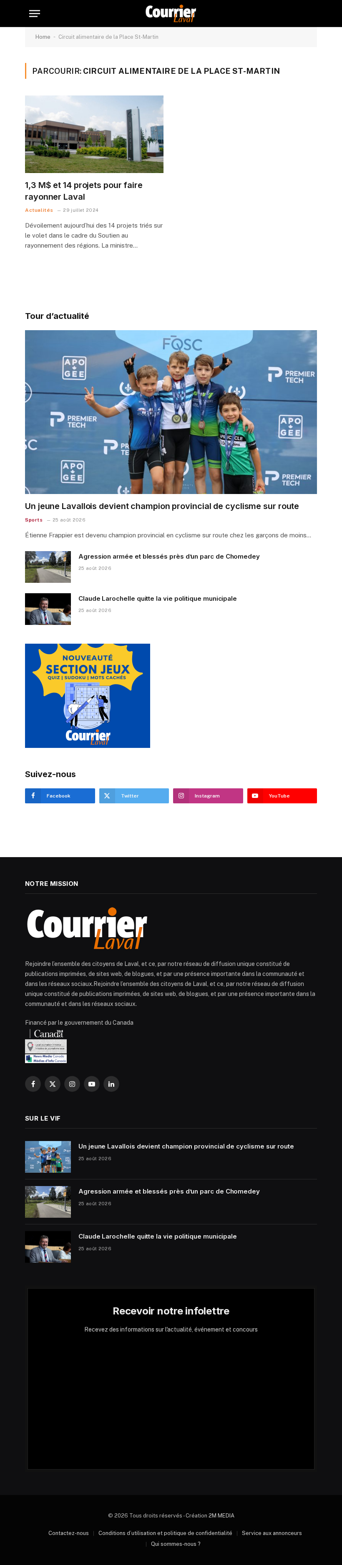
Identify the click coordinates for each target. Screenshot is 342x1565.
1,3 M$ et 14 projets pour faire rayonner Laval (84, 190)
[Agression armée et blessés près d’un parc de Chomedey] (48, 567)
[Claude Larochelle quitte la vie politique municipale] (48, 609)
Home (42, 37)
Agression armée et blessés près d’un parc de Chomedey (169, 556)
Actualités (39, 210)
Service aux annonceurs (272, 1533)
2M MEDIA (221, 1515)
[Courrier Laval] (171, 13)
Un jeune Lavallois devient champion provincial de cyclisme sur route (162, 506)
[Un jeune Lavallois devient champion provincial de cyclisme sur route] (171, 412)
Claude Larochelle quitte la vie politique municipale (157, 598)
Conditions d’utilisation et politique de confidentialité (165, 1533)
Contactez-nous (68, 1533)
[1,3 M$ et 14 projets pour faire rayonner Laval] (94, 134)
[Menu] (34, 13)
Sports (34, 520)
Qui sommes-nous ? (176, 1544)
